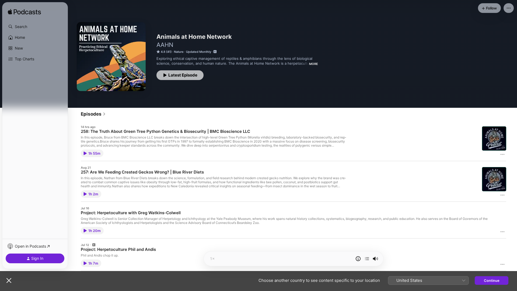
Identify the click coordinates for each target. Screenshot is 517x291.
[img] (24, 12)
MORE (313, 64)
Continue (491, 280)
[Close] (8, 280)
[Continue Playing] (367, 258)
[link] (93, 114)
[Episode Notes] (358, 258)
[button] (35, 26)
